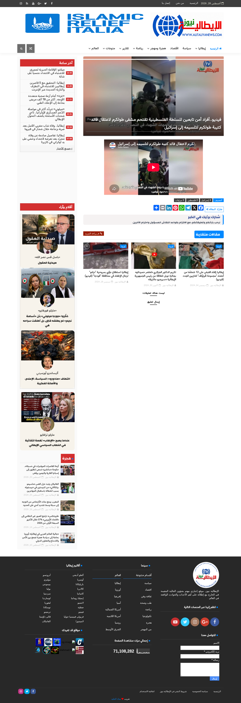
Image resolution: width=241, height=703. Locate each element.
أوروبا (219, 246)
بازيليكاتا (80, 584)
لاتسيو (81, 602)
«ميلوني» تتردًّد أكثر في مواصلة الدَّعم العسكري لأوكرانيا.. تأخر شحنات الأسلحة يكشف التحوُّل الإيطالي (46, 114)
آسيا (119, 602)
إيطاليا (202, 48)
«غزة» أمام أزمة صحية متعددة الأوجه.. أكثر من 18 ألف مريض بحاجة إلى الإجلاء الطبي (46, 99)
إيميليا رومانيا (77, 598)
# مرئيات (179, 200)
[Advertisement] (47, 178)
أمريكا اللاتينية (114, 616)
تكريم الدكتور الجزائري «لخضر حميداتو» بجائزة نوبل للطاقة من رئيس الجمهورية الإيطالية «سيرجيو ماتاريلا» (155, 276)
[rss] (27, 3)
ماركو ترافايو (47, 434)
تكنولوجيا (147, 616)
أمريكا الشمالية (113, 609)
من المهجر (146, 629)
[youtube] (33, 3)
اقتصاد (174, 48)
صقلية (81, 607)
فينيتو (81, 612)
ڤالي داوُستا (45, 616)
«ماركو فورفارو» (47, 310)
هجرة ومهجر (158, 48)
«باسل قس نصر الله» (47, 257)
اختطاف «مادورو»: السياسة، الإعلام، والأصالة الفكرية (47, 381)
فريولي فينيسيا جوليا (74, 616)
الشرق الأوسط (113, 629)
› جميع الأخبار (64, 148)
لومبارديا (47, 598)
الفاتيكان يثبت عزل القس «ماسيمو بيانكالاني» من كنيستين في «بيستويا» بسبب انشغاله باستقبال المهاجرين (42, 487)
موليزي (47, 579)
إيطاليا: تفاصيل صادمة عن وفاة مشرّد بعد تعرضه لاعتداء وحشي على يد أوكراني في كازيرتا (43, 139)
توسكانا (47, 607)
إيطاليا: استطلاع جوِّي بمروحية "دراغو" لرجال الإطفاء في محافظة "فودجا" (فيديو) (106, 274)
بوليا (49, 589)
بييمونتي (47, 584)
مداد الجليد (116, 699)
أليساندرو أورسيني (47, 373)
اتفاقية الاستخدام (147, 691)
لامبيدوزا (80, 621)
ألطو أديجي (78, 575)
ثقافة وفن (146, 596)
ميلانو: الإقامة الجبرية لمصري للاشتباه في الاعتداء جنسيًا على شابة (46, 73)
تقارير (125, 48)
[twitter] (45, 3)
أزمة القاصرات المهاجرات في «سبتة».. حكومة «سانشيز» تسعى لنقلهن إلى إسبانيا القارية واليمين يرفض (41, 470)
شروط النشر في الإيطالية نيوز (173, 691)
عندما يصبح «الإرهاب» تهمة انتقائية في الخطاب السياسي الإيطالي (47, 443)
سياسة (187, 48)
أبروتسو (47, 575)
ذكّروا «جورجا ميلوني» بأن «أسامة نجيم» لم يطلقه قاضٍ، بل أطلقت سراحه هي (47, 321)
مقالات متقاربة (208, 234)
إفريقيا (117, 596)
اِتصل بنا (166, 3)
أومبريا (80, 579)
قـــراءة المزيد (92, 233)
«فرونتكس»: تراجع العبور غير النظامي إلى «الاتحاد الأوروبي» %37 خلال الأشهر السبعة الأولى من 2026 (40, 520)
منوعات (110, 48)
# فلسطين (193, 200)
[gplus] (39, 3)
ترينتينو (47, 612)
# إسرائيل (206, 200)
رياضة (139, 48)
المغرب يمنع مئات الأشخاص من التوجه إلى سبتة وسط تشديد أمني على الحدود (40, 503)
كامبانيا (80, 593)
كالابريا (80, 589)
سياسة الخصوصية (200, 691)
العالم (95, 48)
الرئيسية (194, 3)
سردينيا (47, 593)
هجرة (149, 622)
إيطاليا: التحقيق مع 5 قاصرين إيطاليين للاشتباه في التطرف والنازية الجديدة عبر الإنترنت (47, 86)
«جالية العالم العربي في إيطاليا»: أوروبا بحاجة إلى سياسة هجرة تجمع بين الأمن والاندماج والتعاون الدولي (40, 537)
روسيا (118, 622)
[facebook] (51, 3)
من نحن (180, 3)
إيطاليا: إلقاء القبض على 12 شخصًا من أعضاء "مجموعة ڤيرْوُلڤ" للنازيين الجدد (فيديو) (203, 276)
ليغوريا (47, 602)
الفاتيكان (46, 621)
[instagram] (20, 3)
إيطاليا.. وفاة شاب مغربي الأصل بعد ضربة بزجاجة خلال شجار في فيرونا (44, 127)
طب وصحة (146, 602)
